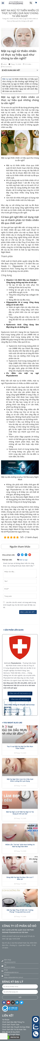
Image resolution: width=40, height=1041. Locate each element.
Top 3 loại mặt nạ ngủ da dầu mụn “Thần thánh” (20, 747)
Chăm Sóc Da (14, 19)
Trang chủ (5, 19)
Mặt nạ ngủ (7, 79)
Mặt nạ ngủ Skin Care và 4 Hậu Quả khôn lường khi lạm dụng (20, 780)
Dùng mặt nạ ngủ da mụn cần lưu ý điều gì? (20, 878)
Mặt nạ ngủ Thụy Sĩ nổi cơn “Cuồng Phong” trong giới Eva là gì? (20, 911)
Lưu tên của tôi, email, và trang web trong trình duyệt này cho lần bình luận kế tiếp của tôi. (19, 604)
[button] (3, 3)
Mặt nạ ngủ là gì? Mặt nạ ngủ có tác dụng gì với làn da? (20, 813)
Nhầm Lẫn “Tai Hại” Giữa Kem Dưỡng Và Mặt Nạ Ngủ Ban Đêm (20, 845)
